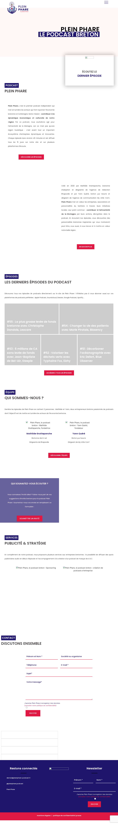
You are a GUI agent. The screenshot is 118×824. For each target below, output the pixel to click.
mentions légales (44, 816)
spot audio (36, 599)
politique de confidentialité (64, 816)
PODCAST (83, 599)
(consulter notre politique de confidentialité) (40, 705)
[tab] (29, 735)
